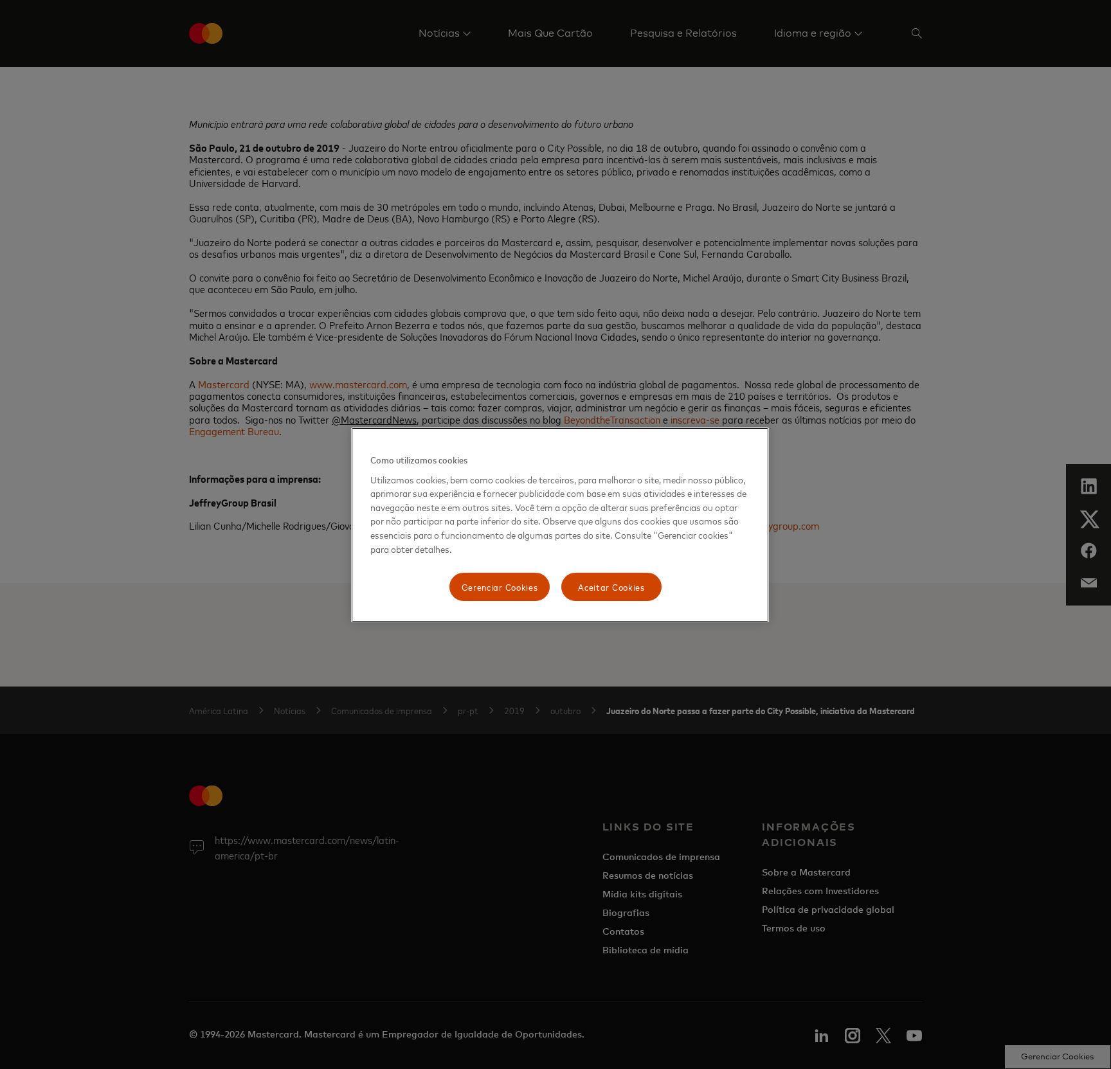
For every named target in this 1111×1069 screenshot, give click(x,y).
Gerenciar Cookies (500, 586)
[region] (560, 524)
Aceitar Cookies (611, 586)
